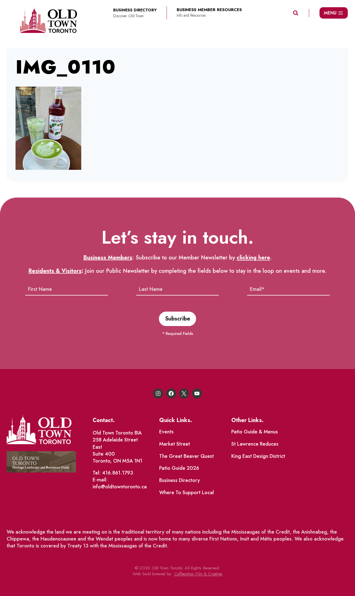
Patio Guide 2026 (179, 468)
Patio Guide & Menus (254, 431)
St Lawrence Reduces (254, 444)
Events (166, 431)
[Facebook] (171, 393)
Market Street (174, 444)
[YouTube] (197, 393)
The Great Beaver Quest (186, 456)
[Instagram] (158, 393)
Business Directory (179, 480)
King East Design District (258, 456)
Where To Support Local (186, 492)
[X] (184, 393)
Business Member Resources (209, 10)
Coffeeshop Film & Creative (198, 574)
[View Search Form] (295, 13)
